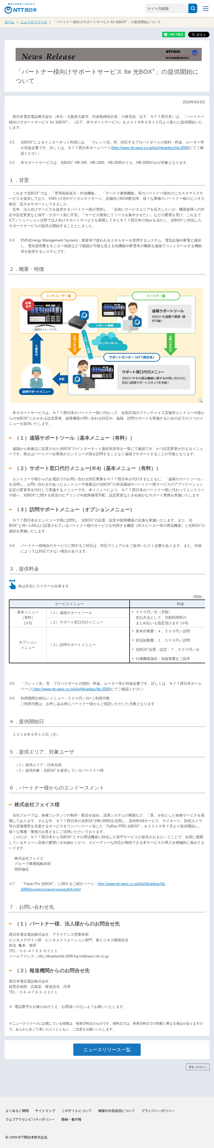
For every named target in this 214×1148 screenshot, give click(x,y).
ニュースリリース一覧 (107, 1049)
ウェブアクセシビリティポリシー (30, 1119)
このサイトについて (77, 1110)
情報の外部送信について (116, 1110)
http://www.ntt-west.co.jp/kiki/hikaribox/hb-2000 (150, 148)
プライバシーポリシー (158, 1110)
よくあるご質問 (17, 1110)
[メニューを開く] (205, 8)
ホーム (9, 22)
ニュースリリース (33, 22)
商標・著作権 (71, 1119)
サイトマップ (45, 1110)
